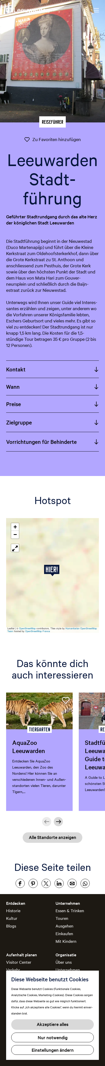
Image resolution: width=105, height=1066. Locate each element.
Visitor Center (18, 962)
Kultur (11, 918)
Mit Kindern (66, 941)
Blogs (11, 926)
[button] (52, 570)
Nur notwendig (53, 1037)
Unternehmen (68, 969)
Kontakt (15, 369)
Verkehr (13, 969)
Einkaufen (64, 933)
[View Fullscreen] (15, 548)
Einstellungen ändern (53, 1050)
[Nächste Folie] (58, 821)
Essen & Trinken (70, 910)
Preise (13, 403)
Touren (62, 918)
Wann (13, 386)
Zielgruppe (19, 422)
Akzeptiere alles (53, 1024)
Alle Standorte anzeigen (52, 837)
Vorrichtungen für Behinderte (41, 441)
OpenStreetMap (27, 628)
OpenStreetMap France (37, 631)
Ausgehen (64, 926)
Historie (13, 910)
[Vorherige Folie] (46, 821)
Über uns (64, 962)
